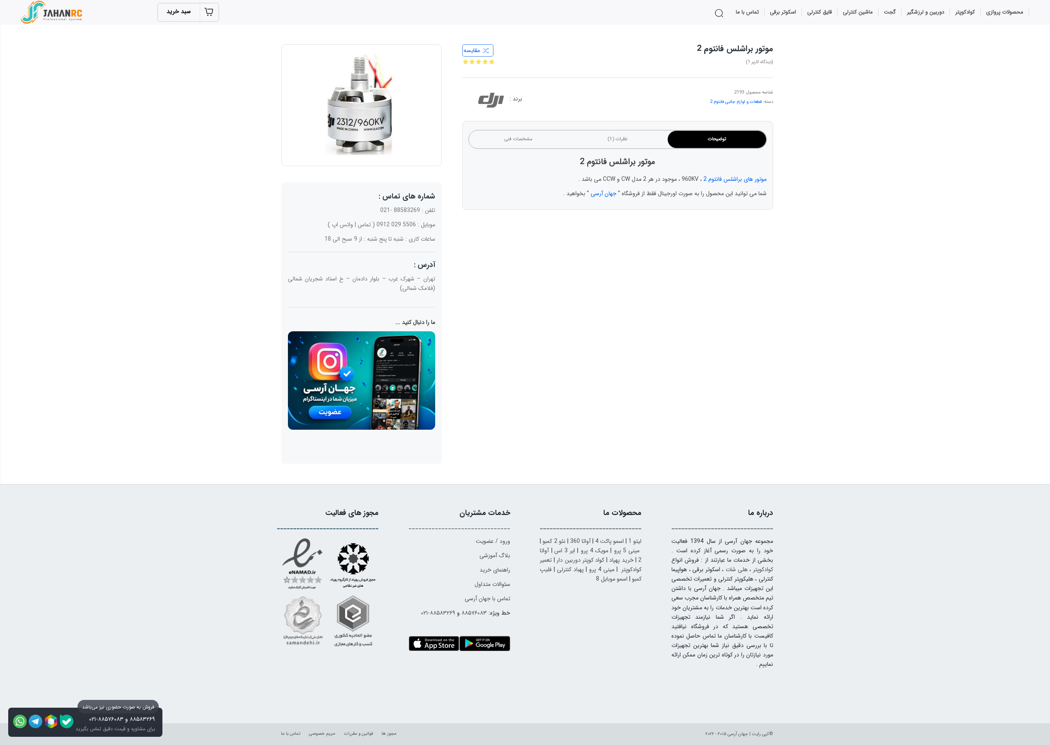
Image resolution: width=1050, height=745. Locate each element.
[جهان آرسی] (52, 12)
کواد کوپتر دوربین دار (580, 560)
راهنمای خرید (494, 569)
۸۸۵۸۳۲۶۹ (142, 719)
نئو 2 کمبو (554, 541)
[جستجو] (720, 13)
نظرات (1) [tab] (617, 139)
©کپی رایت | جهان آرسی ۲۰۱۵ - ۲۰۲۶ (739, 734)
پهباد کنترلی (570, 569)
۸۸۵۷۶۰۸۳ (474, 612)
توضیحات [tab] (717, 139)
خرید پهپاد (621, 560)
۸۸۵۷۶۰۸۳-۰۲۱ (106, 719)
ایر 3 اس (564, 550)
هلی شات (737, 569)
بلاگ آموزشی (494, 555)
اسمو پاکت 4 (609, 541)
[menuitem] (1005, 12)
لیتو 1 (634, 541)
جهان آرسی (603, 193)
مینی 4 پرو (601, 569)
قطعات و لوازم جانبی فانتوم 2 (736, 101)
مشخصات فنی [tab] (518, 139)
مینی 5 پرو (627, 550)
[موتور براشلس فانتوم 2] (361, 105)
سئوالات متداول (492, 584)
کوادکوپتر (763, 569)
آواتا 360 (580, 541)
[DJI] (491, 102)
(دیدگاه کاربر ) (759, 62)
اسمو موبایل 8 (612, 578)
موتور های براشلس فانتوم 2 (735, 179)
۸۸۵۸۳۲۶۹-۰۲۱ (438, 612)
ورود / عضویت (493, 541)
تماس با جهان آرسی (487, 598)
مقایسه (471, 50)
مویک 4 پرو (595, 550)
